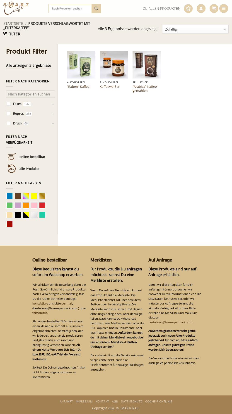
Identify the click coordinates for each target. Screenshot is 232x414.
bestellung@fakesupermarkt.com (170, 322)
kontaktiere (40, 303)
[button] (201, 8)
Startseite (13, 23)
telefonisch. (40, 313)
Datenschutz (131, 401)
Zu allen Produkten (162, 8)
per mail (66, 303)
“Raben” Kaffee (78, 87)
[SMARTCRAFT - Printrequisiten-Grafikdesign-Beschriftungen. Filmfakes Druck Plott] (22, 8)
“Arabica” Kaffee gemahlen (145, 89)
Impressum (84, 401)
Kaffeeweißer (110, 87)
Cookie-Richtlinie (158, 401)
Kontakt (102, 401)
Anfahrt (66, 401)
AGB (115, 401)
